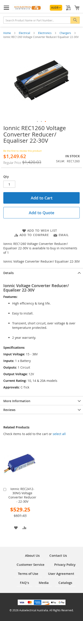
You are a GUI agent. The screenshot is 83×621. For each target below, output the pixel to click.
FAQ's (24, 582)
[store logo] (27, 7)
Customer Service (30, 564)
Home (7, 33)
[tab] (41, 272)
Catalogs (65, 582)
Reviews (9, 410)
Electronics (45, 33)
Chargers (66, 33)
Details (8, 273)
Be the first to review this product (22, 150)
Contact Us (58, 555)
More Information (16, 401)
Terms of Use (28, 573)
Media (44, 582)
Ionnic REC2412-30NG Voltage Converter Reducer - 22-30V (22, 495)
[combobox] (41, 20)
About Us (32, 555)
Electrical (25, 33)
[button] (56, 8)
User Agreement (61, 573)
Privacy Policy (64, 564)
